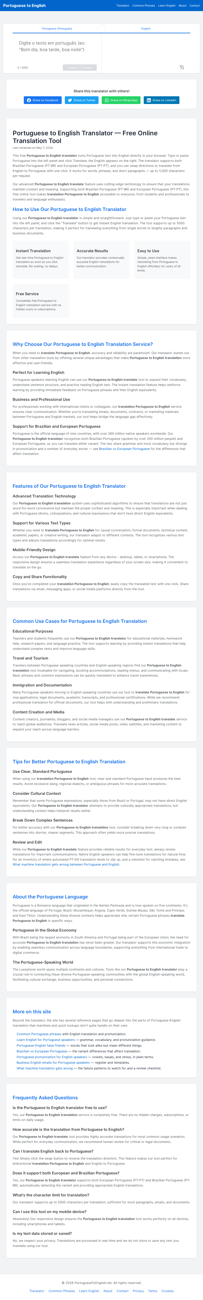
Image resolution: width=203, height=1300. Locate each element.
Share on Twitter (84, 100)
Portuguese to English (24, 5)
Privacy (138, 1291)
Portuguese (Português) (57, 28)
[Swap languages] (101, 28)
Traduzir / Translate (80, 67)
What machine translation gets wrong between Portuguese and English (66, 864)
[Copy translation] (182, 67)
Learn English (166, 5)
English (145, 28)
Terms (152, 1291)
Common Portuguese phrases (39, 1034)
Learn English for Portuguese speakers (46, 1040)
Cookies (167, 1291)
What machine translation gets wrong (45, 1068)
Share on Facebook (45, 100)
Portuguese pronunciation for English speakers (52, 1057)
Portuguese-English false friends (41, 1045)
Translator (122, 5)
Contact (195, 5)
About (182, 5)
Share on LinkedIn (164, 100)
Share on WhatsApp (123, 100)
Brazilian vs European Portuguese (124, 449)
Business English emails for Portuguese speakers (53, 1062)
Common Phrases (143, 5)
